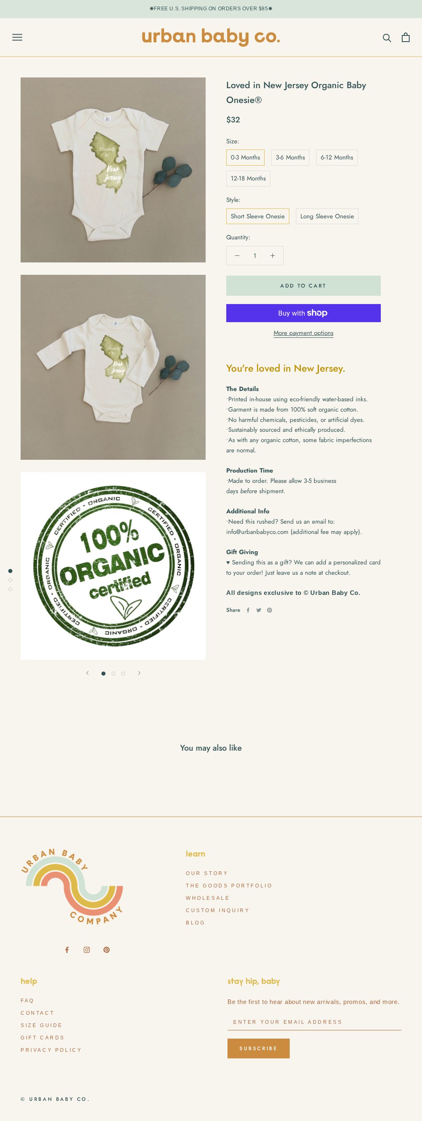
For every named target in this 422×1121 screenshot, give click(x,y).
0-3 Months (245, 157)
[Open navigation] (17, 37)
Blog (195, 923)
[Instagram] (87, 949)
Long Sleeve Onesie (327, 216)
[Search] (387, 37)
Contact (37, 1013)
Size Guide (42, 1025)
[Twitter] (258, 610)
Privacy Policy (51, 1050)
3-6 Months (290, 157)
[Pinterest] (269, 610)
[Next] (139, 673)
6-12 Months (337, 157)
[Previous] (87, 673)
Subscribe (258, 1048)
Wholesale (208, 898)
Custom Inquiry (218, 910)
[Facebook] (248, 610)
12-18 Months (248, 178)
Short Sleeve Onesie (258, 216)
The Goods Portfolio (229, 886)
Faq (28, 1001)
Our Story (207, 873)
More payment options (303, 332)
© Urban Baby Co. (56, 1099)
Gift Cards (43, 1038)
